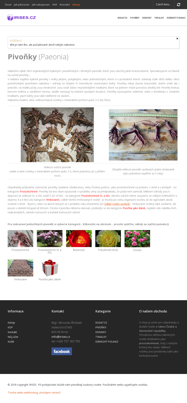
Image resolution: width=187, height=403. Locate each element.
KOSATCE (122, 17)
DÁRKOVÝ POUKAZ (176, 17)
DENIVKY (146, 17)
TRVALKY (159, 17)
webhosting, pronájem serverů (42, 392)
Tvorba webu (15, 392)
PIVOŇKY (134, 17)
